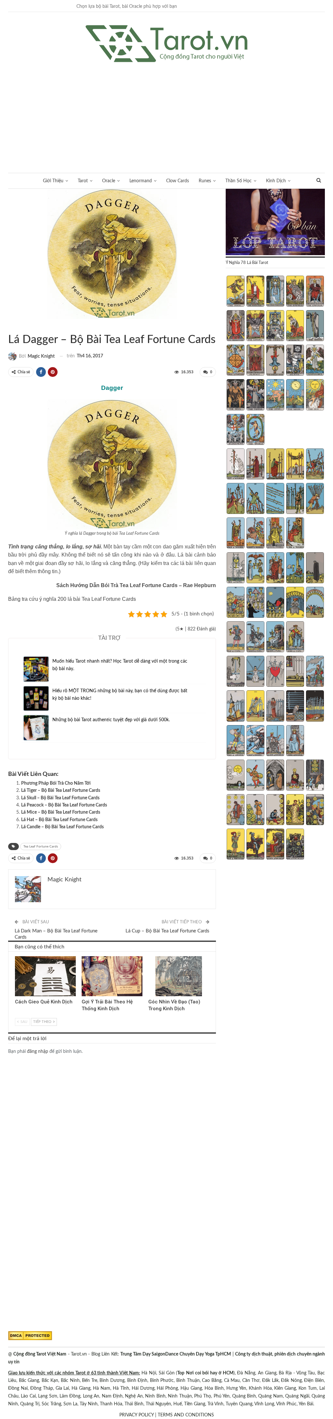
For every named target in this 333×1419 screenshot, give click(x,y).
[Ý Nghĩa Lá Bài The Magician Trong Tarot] (255, 292)
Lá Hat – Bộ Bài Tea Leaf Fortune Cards (59, 820)
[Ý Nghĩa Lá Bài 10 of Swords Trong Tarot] (315, 706)
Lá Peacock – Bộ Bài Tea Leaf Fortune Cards (64, 805)
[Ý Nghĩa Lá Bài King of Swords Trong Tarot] (295, 741)
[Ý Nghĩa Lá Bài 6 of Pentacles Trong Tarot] (236, 810)
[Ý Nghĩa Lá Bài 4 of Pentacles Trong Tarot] (295, 776)
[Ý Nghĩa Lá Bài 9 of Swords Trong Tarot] (295, 706)
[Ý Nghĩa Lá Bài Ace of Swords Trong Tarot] (236, 672)
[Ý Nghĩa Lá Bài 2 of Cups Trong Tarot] (255, 568)
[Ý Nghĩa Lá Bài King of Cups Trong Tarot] (295, 637)
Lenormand (140, 181)
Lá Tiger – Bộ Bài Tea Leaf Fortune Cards (60, 790)
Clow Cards (177, 181)
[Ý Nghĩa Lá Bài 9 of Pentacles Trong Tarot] (295, 810)
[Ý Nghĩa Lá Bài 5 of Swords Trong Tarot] (315, 672)
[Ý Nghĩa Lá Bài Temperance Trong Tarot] (315, 361)
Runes (205, 181)
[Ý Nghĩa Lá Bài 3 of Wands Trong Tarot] (275, 464)
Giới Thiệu (53, 181)
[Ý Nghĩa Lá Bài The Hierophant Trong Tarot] (236, 326)
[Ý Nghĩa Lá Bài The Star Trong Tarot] (275, 395)
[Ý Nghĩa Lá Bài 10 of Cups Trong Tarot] (315, 603)
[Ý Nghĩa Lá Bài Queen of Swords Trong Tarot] (275, 741)
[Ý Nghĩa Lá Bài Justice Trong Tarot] (255, 361)
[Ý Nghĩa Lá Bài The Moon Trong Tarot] (295, 395)
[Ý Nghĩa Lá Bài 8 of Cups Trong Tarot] (275, 603)
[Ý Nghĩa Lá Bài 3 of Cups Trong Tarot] (275, 568)
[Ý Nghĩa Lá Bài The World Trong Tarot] (255, 430)
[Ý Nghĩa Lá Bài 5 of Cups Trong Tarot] (315, 568)
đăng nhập (37, 1051)
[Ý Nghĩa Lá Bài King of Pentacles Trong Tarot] (295, 845)
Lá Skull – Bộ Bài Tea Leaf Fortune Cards (60, 798)
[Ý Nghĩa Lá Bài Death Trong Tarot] (295, 361)
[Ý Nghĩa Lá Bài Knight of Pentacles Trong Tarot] (255, 845)
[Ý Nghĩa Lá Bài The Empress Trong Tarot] (295, 292)
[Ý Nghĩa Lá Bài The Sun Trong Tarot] (315, 395)
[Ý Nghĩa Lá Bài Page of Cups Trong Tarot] (236, 637)
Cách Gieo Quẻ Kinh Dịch (44, 1002)
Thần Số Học (238, 181)
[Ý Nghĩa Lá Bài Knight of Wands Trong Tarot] (255, 533)
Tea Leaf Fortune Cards (16, 326)
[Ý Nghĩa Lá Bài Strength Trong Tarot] (295, 326)
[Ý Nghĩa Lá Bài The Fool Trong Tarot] (236, 292)
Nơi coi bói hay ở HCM (209, 1373)
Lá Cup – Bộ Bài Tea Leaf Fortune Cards (167, 931)
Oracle (108, 181)
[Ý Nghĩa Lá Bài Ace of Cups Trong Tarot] (236, 568)
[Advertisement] (166, 111)
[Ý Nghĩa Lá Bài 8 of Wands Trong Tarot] (275, 499)
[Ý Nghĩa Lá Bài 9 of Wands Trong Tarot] (295, 499)
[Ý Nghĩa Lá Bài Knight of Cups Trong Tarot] (255, 637)
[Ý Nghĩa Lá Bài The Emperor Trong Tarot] (315, 292)
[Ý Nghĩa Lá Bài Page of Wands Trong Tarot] (236, 533)
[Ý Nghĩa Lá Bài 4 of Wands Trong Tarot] (295, 464)
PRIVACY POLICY (136, 1415)
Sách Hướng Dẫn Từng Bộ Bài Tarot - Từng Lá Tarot (10, 326)
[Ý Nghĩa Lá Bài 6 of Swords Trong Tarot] (236, 706)
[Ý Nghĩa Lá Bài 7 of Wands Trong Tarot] (255, 499)
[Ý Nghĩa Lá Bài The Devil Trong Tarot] (236, 395)
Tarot (83, 181)
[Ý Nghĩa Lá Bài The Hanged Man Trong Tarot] (275, 361)
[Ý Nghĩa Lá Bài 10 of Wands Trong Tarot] (315, 499)
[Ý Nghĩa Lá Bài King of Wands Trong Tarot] (295, 533)
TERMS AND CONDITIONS (186, 1415)
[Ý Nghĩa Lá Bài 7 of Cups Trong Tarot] (255, 603)
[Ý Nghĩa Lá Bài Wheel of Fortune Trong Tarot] (236, 361)
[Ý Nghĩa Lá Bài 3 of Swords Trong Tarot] (275, 672)
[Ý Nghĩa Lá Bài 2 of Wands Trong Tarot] (255, 464)
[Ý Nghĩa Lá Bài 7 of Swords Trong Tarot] (255, 706)
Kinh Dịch (276, 181)
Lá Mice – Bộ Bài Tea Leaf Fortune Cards (60, 812)
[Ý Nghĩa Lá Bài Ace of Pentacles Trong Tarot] (236, 776)
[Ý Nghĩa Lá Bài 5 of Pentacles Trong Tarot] (315, 776)
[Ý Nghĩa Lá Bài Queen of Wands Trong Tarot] (275, 533)
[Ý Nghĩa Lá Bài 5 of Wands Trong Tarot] (315, 464)
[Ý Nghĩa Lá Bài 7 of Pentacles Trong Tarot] (255, 810)
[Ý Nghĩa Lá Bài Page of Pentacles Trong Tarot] (236, 845)
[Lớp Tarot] (275, 222)
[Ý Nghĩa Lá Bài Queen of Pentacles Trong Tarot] (275, 845)
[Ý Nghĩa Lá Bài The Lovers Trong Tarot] (255, 326)
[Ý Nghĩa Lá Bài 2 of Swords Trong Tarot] (255, 672)
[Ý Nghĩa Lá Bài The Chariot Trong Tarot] (275, 326)
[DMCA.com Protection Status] (30, 1335)
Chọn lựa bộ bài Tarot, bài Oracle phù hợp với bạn (126, 6)
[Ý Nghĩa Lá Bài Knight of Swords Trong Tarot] (255, 741)
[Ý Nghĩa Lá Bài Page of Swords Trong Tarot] (236, 741)
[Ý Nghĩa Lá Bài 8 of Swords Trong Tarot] (275, 706)
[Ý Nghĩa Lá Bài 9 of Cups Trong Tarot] (295, 603)
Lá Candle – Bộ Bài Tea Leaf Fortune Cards (62, 827)
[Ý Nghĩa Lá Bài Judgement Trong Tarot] (236, 430)
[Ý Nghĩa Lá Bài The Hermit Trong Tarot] (315, 326)
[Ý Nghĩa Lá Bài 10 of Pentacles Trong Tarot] (315, 810)
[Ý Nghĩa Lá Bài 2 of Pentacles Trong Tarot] (255, 776)
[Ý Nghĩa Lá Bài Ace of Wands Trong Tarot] (236, 464)
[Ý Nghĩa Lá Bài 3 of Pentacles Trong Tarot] (275, 776)
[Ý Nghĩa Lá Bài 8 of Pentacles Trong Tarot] (275, 810)
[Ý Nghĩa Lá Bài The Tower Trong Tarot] (255, 395)
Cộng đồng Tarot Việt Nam (39, 1354)
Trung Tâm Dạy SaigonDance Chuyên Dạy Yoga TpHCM (175, 1354)
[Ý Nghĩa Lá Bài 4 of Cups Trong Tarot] (295, 568)
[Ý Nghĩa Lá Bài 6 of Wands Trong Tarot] (236, 499)
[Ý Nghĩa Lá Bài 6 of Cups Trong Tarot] (236, 603)
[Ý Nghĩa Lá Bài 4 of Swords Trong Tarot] (295, 672)
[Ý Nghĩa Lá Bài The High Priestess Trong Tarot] (275, 292)
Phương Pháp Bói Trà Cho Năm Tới (56, 783)
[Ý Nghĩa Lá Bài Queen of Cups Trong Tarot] (275, 637)
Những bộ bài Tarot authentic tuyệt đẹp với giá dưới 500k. (111, 720)
